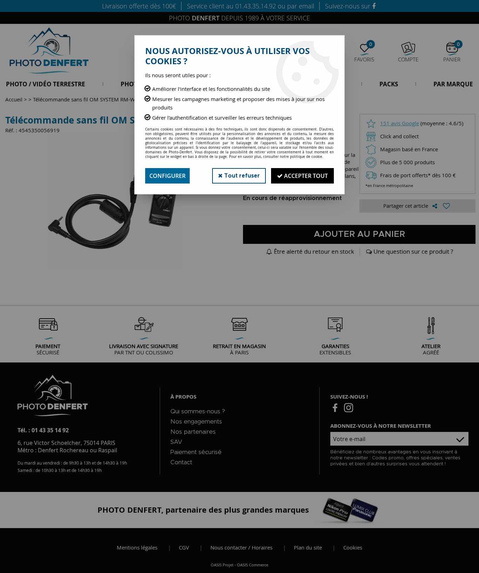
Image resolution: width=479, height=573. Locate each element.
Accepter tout (305, 176)
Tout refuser (241, 176)
